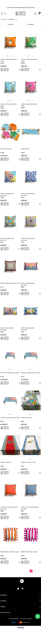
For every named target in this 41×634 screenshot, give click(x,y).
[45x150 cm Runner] (31, 400)
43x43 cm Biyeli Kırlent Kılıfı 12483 (8, 105)
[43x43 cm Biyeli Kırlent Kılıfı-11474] (10, 221)
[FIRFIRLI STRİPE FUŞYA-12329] (31, 535)
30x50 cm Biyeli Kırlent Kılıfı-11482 (27, 284)
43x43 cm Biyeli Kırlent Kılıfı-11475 (28, 239)
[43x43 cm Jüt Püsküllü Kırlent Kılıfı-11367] (31, 490)
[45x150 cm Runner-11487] (31, 445)
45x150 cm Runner (26, 417)
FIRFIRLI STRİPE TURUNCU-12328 (9, 552)
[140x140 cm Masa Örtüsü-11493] (10, 355)
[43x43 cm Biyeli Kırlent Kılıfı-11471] (10, 266)
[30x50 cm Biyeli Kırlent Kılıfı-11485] (31, 311)
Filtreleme (30, 24)
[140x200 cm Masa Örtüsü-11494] (31, 355)
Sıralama (10, 24)
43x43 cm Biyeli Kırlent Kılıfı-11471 (10, 283)
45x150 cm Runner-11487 (28, 462)
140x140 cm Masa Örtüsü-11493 (9, 373)
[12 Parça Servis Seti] (10, 131)
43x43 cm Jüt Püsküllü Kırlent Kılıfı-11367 (29, 508)
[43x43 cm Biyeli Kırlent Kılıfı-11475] (31, 221)
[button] (7, 56)
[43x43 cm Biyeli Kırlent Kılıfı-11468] (10, 176)
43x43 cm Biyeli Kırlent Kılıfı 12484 (29, 60)
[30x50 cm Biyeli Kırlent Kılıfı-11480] (10, 311)
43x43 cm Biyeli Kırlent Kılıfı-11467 (28, 194)
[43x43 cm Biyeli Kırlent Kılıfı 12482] (10, 42)
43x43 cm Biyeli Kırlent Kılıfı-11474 (7, 239)
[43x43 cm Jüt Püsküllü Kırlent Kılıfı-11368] (10, 490)
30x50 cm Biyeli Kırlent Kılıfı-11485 (27, 329)
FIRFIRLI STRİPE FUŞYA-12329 (29, 552)
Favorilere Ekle (19, 69)
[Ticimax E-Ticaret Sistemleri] (20, 628)
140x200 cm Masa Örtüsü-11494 (30, 373)
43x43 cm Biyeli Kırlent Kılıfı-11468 (7, 194)
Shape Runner (25, 149)
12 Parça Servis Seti (6, 149)
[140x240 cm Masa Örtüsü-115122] (10, 400)
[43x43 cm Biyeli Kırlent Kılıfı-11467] (31, 176)
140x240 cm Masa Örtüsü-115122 (10, 417)
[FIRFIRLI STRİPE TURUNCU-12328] (10, 535)
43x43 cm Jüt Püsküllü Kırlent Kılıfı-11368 (9, 508)
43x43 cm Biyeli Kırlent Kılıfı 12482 (8, 60)
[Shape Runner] (31, 131)
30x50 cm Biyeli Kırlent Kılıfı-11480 (7, 329)
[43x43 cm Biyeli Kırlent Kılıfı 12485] (31, 87)
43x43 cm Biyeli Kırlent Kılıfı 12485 (29, 105)
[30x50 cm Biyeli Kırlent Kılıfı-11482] (31, 266)
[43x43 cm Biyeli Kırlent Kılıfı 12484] (31, 42)
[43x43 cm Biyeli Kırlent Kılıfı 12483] (10, 87)
